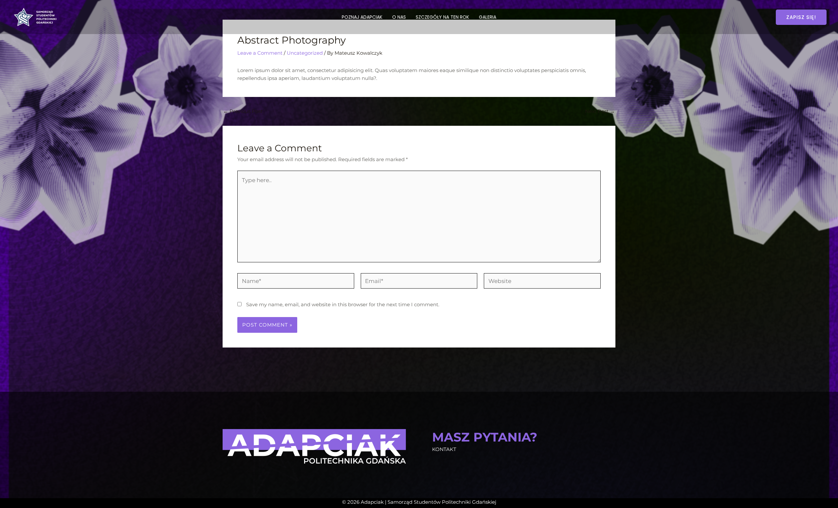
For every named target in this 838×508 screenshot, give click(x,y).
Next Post (600, 111)
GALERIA (487, 17)
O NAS (399, 17)
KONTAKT (444, 449)
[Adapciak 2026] (36, 16)
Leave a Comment (259, 53)
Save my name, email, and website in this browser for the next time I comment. (342, 304)
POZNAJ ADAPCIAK (362, 17)
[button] (801, 17)
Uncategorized (305, 53)
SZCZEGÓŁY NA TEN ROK (442, 17)
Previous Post (243, 111)
